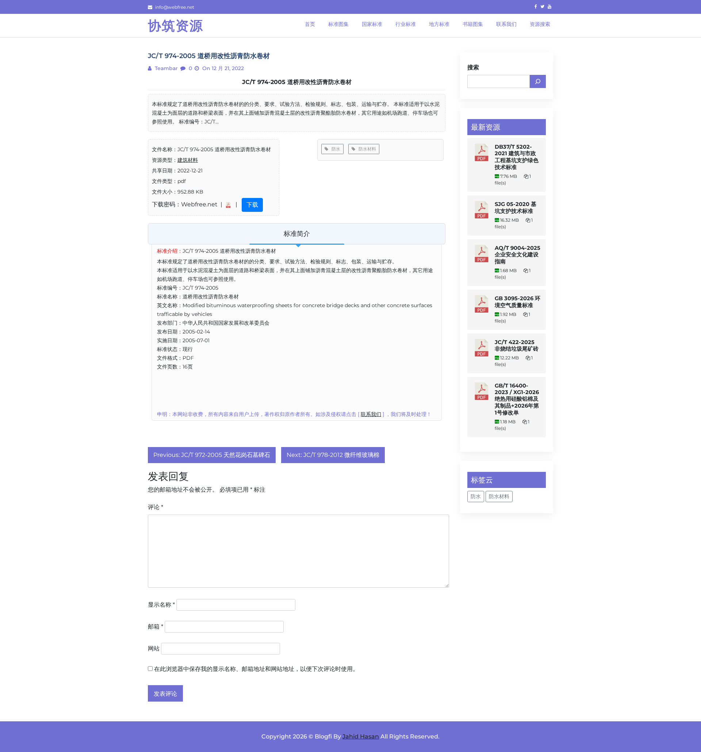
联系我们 (371, 414)
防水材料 (365, 149)
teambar (165, 68)
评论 (155, 507)
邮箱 (155, 626)
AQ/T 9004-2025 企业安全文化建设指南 (517, 255)
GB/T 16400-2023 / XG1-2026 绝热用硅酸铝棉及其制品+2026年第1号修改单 (517, 399)
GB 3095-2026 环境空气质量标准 (517, 302)
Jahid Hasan (360, 736)
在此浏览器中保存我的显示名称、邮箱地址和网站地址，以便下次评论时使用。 (256, 668)
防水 (334, 149)
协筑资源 (175, 26)
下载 (252, 204)
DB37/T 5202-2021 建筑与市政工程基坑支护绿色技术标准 (517, 157)
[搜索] (538, 81)
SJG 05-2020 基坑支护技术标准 (515, 207)
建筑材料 (187, 160)
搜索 (473, 67)
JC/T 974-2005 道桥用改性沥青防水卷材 (297, 82)
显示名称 (161, 604)
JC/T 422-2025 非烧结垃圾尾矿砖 (517, 345)
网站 (154, 648)
